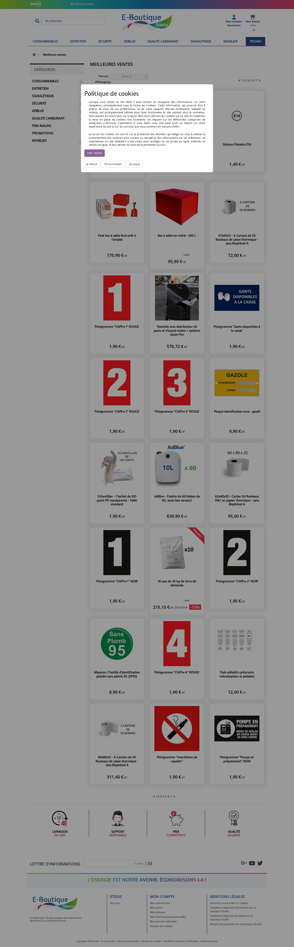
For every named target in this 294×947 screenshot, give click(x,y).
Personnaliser (113, 164)
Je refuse (91, 164)
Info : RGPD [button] (94, 153)
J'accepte (134, 164)
